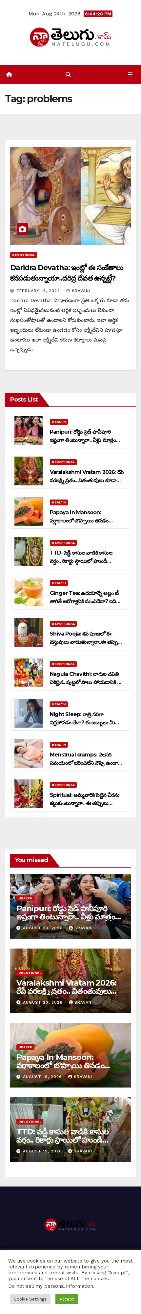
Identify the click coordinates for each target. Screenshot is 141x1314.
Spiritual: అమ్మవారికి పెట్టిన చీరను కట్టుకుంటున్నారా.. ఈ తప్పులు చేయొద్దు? (84, 803)
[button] (68, 74)
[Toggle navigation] (130, 74)
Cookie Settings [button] (30, 1299)
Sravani (81, 290)
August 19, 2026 (43, 1076)
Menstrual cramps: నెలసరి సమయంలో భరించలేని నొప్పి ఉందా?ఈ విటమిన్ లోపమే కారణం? (85, 763)
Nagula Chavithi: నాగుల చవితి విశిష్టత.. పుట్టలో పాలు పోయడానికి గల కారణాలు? (86, 682)
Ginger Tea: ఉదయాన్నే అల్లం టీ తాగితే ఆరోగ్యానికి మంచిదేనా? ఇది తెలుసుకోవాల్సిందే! (84, 601)
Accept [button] (66, 1299)
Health (59, 421)
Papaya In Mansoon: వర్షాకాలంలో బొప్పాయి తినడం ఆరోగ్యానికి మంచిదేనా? (79, 520)
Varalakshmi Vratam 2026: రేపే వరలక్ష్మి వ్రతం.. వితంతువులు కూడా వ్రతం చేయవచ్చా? (86, 480)
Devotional (23, 255)
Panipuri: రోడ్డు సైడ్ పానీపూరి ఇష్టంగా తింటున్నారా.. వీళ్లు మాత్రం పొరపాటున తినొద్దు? (83, 440)
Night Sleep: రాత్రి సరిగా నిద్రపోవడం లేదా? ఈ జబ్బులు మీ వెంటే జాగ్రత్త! (82, 722)
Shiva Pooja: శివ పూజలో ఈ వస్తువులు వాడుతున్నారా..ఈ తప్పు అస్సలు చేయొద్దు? (84, 642)
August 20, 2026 (43, 928)
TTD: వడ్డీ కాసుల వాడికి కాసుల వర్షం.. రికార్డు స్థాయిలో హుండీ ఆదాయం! (81, 561)
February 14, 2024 (39, 290)
